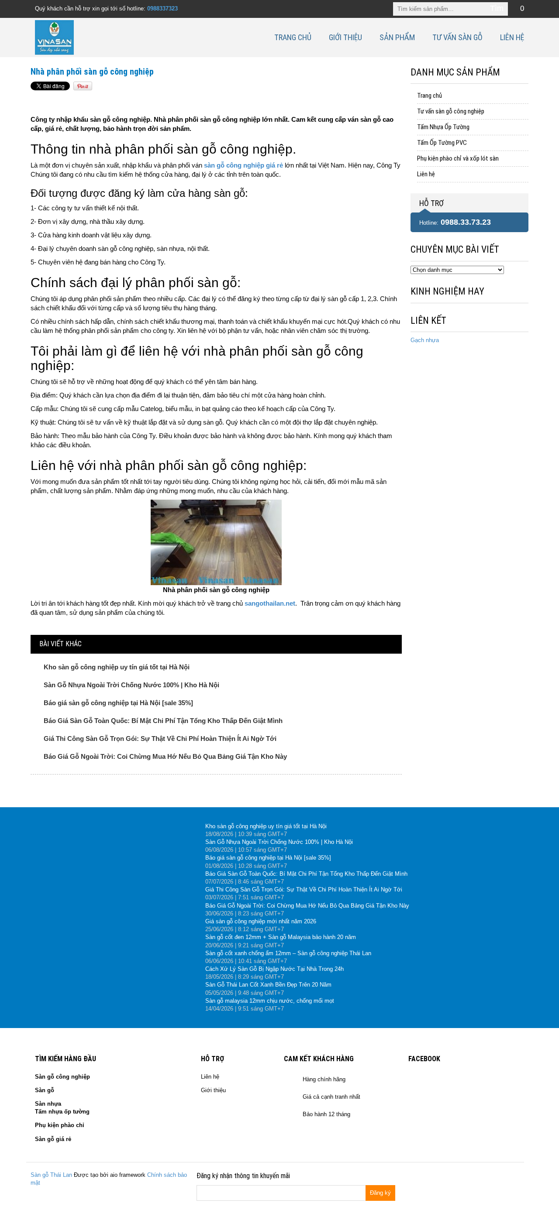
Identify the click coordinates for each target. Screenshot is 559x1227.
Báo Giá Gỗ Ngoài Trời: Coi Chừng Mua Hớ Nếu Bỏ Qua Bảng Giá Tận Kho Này (165, 756)
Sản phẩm (397, 37)
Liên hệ (512, 37)
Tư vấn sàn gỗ (457, 37)
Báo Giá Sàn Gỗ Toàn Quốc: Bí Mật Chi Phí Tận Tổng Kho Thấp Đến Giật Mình (163, 720)
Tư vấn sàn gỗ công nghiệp (450, 111)
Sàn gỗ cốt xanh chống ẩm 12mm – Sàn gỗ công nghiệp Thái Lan (288, 953)
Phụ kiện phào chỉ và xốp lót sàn (458, 158)
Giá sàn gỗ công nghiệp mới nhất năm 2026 (260, 921)
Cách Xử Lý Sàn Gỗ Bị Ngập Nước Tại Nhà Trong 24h (274, 969)
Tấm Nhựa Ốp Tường (443, 127)
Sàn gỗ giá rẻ (53, 1139)
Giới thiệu (345, 37)
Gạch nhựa (425, 340)
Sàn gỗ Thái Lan (51, 1175)
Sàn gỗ (44, 1090)
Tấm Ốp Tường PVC (442, 143)
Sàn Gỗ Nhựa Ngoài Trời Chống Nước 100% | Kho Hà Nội (131, 685)
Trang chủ (292, 37)
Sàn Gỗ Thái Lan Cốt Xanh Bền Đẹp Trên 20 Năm (268, 984)
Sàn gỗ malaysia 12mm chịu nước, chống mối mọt (269, 1000)
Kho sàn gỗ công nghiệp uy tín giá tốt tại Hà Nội (117, 667)
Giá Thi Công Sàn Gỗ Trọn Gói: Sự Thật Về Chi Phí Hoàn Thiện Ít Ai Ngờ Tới (160, 738)
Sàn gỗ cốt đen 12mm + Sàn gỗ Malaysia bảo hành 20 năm (280, 937)
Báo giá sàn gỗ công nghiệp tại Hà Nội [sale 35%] (118, 702)
